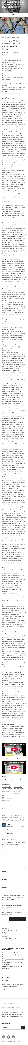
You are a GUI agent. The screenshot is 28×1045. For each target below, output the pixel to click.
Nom (4, 871)
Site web (4, 887)
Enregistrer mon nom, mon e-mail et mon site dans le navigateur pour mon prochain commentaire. (13, 897)
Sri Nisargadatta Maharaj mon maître (12, 962)
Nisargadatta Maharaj (8, 724)
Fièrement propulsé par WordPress (11, 1041)
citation (7, 808)
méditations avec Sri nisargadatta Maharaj (13, 4)
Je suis (13, 808)
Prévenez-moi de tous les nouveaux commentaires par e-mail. (12, 906)
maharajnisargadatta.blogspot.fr (15, 958)
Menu (14, 14)
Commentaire (6, 850)
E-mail (4, 879)
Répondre (10, 833)
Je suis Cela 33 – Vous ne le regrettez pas (19, 788)
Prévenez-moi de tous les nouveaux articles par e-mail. (12, 913)
